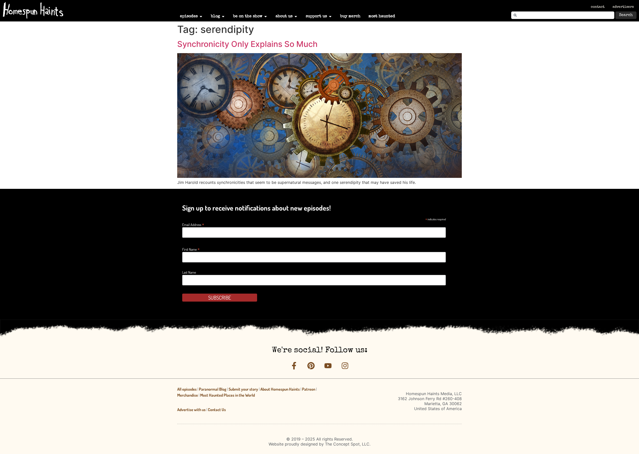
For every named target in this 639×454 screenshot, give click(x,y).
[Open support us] (330, 16)
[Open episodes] (201, 16)
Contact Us (217, 409)
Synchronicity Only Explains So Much (247, 44)
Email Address (193, 224)
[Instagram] (345, 366)
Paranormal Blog (212, 389)
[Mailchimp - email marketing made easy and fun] (412, 302)
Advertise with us (191, 409)
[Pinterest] (311, 366)
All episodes (187, 389)
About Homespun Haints (280, 389)
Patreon (308, 389)
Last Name (189, 272)
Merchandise (187, 395)
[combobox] (562, 15)
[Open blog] (223, 16)
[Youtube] (328, 366)
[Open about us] (296, 16)
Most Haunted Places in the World (227, 395)
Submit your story (243, 389)
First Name (191, 248)
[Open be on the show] (266, 16)
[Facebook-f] (294, 366)
